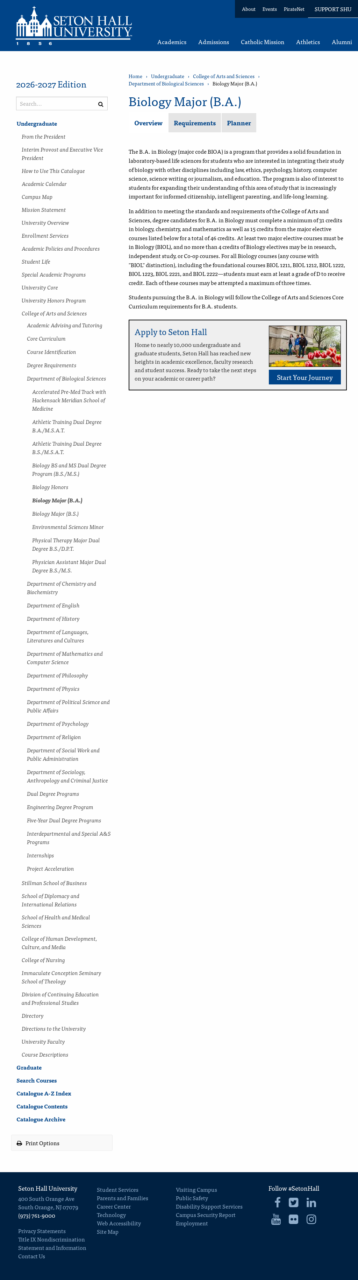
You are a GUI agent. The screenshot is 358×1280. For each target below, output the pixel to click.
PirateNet (294, 9)
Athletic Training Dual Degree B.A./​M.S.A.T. (67, 425)
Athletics (308, 42)
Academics (171, 42)
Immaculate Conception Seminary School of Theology (61, 977)
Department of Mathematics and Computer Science (65, 657)
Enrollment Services (45, 235)
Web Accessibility (119, 1222)
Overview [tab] (148, 123)
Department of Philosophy (57, 675)
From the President (44, 136)
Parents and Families (122, 1197)
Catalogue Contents (41, 1106)
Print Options (41, 1142)
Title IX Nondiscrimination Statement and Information (52, 1243)
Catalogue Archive (40, 1119)
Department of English (53, 605)
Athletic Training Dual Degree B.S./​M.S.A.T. (67, 447)
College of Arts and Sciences (54, 313)
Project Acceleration (50, 868)
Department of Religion (54, 736)
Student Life (36, 261)
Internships (40, 855)
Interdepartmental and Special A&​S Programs (69, 837)
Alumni (342, 42)
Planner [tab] (239, 123)
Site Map (108, 1231)
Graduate (29, 1067)
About (249, 9)
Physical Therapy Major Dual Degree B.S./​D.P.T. (66, 544)
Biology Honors (50, 486)
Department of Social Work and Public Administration (63, 754)
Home (135, 76)
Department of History (53, 618)
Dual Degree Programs (53, 793)
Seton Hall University (47, 1188)
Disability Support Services (209, 1206)
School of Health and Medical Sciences (56, 921)
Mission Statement (44, 209)
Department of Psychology (58, 723)
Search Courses (36, 1080)
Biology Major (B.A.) (57, 500)
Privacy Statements (42, 1230)
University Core (40, 287)
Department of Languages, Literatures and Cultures (57, 636)
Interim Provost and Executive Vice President (62, 153)
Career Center (114, 1206)
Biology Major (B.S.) (55, 513)
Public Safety (192, 1197)
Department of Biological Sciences (66, 378)
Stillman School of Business (54, 882)
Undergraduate (36, 123)
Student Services (117, 1189)
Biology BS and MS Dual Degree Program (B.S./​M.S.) (69, 469)
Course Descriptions (45, 1054)
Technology (111, 1214)
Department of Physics (53, 688)
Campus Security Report (206, 1214)
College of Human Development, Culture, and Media (59, 942)
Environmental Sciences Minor (68, 526)
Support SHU (333, 8)
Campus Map (37, 196)
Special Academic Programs (54, 274)
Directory (33, 1015)
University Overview (45, 222)
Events (270, 9)
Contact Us (31, 1255)
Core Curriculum (46, 338)
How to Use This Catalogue (53, 170)
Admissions (213, 42)
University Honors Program (54, 300)
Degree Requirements (52, 364)
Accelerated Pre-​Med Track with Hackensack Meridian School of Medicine (69, 400)
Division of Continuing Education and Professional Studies (60, 998)
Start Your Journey (305, 376)
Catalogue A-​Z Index (43, 1093)
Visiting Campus (196, 1189)
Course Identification (51, 351)
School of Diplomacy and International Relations (50, 900)
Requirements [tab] (195, 123)
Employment (192, 1222)
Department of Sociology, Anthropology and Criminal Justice (67, 776)
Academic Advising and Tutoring (64, 324)
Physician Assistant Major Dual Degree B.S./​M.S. (69, 566)
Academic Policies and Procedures (61, 248)
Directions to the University (54, 1028)
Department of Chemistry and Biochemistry (61, 587)
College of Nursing (43, 959)
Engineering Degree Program (60, 806)
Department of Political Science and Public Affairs (68, 706)
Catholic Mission (262, 42)
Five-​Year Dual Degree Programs (64, 820)
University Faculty (43, 1041)
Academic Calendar (44, 183)
